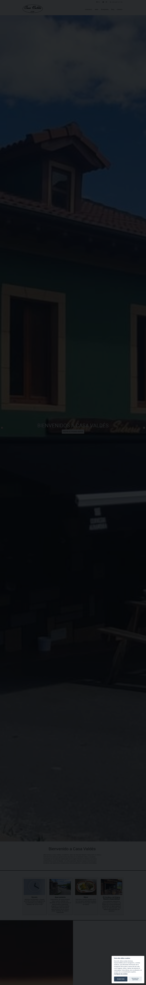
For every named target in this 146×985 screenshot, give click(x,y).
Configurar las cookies (120, 973)
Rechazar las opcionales (135, 979)
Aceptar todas (121, 979)
